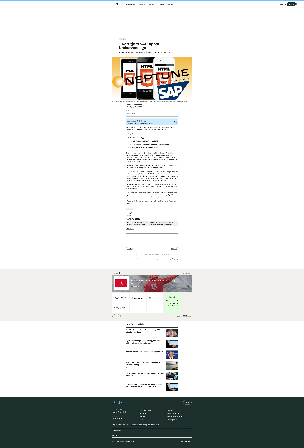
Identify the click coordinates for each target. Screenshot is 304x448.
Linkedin (142, 416)
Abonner (291, 4)
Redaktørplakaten (153, 425)
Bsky (141, 420)
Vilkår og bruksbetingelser (174, 416)
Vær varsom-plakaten (138, 425)
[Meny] (298, 4)
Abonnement (116, 430)
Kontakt (115, 435)
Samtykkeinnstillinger (173, 413)
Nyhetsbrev (170, 410)
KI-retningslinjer (171, 420)
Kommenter (139, 106)
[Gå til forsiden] (116, 4)
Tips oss (187, 402)
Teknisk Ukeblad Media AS (127, 441)
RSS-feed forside (145, 410)
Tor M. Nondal (117, 418)
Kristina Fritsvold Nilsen (120, 412)
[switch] (175, 122)
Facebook (142, 413)
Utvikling (122, 39)
